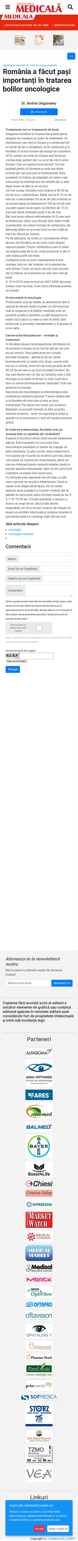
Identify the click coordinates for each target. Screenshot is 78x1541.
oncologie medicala (21, 534)
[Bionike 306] (39, 40)
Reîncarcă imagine (16, 661)
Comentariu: (15, 590)
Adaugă (13, 669)
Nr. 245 (30, 65)
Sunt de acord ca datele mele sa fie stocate (18, 628)
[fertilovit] (19, 40)
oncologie (15, 529)
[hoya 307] (58, 40)
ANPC (71, 1538)
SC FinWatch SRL (54, 1538)
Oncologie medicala (46, 65)
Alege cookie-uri (58, 1528)
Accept (39, 1528)
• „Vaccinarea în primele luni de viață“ (26, 25)
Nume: (12, 559)
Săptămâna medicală (14, 65)
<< (71, 56)
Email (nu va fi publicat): (23, 568)
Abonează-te (62, 983)
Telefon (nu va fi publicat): (24, 578)
